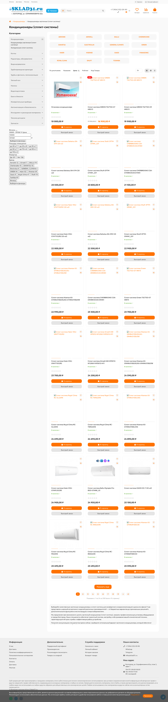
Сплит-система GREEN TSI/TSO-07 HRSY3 (101, 108)
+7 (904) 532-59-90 (119, 9)
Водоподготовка (18, 91)
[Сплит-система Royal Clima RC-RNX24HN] (103, 534)
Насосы (14, 86)
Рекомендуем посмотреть (57, 652)
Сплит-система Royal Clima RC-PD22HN (63, 553)
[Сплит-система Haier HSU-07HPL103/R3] (66, 471)
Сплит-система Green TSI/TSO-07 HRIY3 (137, 299)
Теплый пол (15, 80)
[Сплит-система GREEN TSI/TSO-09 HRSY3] (139, 90)
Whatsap (129, 649)
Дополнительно (55, 642)
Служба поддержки (95, 642)
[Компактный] (155, 71)
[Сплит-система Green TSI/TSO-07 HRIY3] (139, 280)
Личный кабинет (91, 649)
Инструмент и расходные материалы (26, 113)
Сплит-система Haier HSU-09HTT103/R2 (61, 362)
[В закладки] (80, 77)
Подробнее (135, 695)
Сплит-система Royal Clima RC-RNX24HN (100, 553)
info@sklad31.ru (131, 655)
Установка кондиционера (61, 107)
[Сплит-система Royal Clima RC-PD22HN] (66, 534)
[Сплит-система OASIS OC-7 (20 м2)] (139, 471)
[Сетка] (147, 71)
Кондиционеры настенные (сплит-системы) (24, 44)
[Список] (151, 71)
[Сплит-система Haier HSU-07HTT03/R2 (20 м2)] (66, 217)
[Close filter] (16, 130)
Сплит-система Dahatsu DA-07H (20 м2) (65, 171)
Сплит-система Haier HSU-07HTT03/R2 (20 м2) (61, 235)
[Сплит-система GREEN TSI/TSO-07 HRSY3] (103, 90)
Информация (15, 642)
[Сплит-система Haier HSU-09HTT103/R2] (66, 344)
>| (128, 594)
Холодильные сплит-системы (22, 48)
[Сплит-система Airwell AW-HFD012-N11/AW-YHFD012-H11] (103, 344)
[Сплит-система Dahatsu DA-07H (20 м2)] (66, 153)
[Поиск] (103, 11)
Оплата (11, 2)
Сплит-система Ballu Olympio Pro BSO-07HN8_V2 (101, 489)
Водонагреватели (18, 64)
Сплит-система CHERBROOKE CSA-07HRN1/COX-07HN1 (138, 171)
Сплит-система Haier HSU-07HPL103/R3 (61, 489)
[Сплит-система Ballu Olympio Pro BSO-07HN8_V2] (103, 471)
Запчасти (14, 123)
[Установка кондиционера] (66, 90)
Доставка (19, 2)
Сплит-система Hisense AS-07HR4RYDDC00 (135, 553)
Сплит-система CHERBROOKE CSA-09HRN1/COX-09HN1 (102, 299)
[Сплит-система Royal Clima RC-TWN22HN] (103, 407)
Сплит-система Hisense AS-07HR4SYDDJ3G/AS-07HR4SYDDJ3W (65, 299)
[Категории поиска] (63, 11)
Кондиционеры (19, 21)
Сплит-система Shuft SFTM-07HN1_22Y (99, 171)
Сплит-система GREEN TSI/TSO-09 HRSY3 (138, 108)
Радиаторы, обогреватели (21, 59)
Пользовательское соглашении (21, 655)
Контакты (34, 2)
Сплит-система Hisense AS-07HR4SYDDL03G (135, 426)
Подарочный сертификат (56, 646)
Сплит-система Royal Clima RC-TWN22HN (100, 426)
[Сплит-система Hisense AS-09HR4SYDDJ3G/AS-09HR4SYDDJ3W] (139, 344)
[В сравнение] (80, 82)
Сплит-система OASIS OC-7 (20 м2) (138, 488)
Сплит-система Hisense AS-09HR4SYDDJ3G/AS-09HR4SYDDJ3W (138, 362)
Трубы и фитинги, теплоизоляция (24, 75)
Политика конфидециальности (20, 652)
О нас (11, 646)
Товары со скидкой (54, 655)
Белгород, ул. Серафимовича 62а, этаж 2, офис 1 (141, 665)
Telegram (129, 652)
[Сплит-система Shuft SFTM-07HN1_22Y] (103, 153)
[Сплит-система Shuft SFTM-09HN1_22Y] (139, 217)
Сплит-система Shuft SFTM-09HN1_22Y (135, 235)
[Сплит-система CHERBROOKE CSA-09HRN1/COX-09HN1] (103, 280)
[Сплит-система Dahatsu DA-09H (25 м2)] (103, 217)
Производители (53, 649)
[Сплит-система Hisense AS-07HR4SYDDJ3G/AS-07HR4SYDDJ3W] (66, 280)
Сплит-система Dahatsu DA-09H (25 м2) (102, 235)
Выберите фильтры (17, 141)
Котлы (13, 53)
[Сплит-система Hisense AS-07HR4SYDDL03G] (139, 407)
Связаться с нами (91, 646)
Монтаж (26, 2)
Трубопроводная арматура (22, 70)
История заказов (91, 652)
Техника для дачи (18, 118)
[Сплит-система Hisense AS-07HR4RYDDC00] (139, 534)
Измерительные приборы (21, 102)
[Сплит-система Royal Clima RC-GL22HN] (66, 407)
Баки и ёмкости (17, 96)
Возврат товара (91, 655)
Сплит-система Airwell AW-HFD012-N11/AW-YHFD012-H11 (102, 362)
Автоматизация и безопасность (23, 107)
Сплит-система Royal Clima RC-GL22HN (63, 426)
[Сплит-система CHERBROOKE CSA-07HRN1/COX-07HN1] (139, 153)
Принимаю (148, 696)
